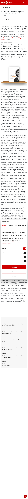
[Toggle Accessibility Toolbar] (25, 496)
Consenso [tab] (4, 225)
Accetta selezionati (14, 271)
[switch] (24, 253)
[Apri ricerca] (23, 2)
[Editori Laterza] (6, 2)
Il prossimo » (5, 7)
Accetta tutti (14, 267)
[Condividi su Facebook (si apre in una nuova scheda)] (6, 20)
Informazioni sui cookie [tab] (20, 225)
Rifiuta (14, 276)
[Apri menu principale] (25, 2)
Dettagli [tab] (11, 225)
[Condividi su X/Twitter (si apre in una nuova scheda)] (8, 20)
